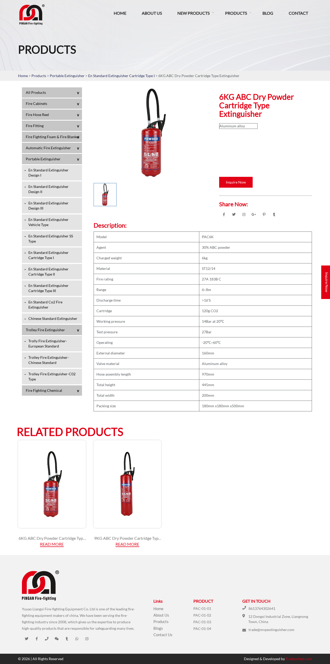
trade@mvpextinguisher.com (271, 629)
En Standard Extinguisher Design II (48, 189)
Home (120, 13)
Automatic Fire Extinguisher (48, 148)
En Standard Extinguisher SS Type (50, 238)
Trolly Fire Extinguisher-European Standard (47, 343)
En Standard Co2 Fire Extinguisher (45, 304)
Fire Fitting (35, 125)
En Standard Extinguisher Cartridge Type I (121, 75)
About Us (152, 13)
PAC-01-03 (202, 622)
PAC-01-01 (202, 608)
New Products (193, 13)
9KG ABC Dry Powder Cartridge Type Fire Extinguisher (127, 538)
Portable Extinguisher (67, 75)
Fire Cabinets (36, 103)
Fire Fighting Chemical (44, 390)
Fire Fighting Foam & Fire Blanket (52, 137)
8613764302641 (262, 608)
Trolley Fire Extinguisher (45, 330)
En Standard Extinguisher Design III (48, 205)
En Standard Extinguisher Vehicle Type (48, 222)
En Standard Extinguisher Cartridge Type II (48, 271)
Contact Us (162, 634)
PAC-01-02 (202, 615)
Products (236, 13)
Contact (298, 13)
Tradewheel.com (299, 659)
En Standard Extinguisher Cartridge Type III (48, 288)
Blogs (158, 628)
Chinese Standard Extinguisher (52, 318)
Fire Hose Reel (37, 114)
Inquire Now (236, 182)
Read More (52, 544)
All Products (36, 92)
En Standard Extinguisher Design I (48, 172)
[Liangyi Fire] (50, 14)
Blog (267, 13)
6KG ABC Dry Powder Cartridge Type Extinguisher (52, 538)
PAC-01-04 (202, 628)
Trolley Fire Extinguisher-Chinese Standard (48, 360)
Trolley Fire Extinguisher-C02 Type (52, 376)
